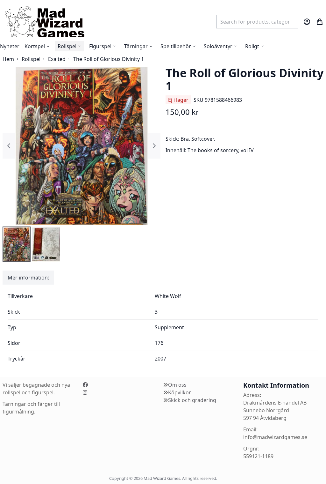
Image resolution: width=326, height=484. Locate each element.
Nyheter (9, 46)
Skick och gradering (192, 400)
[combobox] (257, 21)
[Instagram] (85, 392)
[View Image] (17, 244)
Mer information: (28, 277)
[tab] (28, 278)
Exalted (57, 59)
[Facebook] (85, 384)
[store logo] (44, 21)
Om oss (177, 384)
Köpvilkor (179, 392)
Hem (8, 59)
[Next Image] (154, 146)
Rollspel (31, 59)
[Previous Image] (9, 146)
